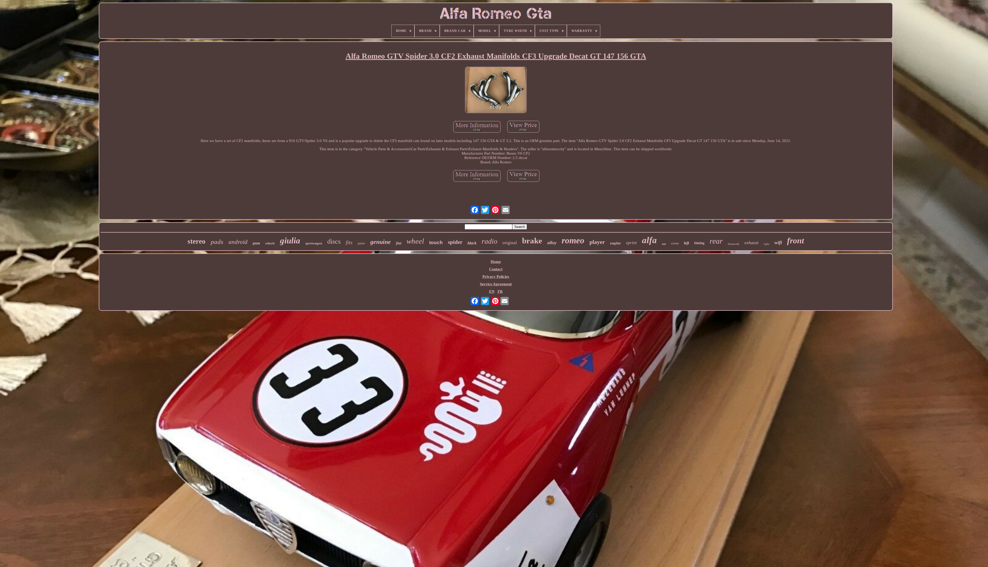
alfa (649, 240)
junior (361, 243)
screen (675, 243)
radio (489, 241)
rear (716, 241)
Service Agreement (496, 284)
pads (217, 241)
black (472, 243)
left (686, 243)
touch (436, 242)
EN (492, 291)
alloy (552, 242)
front (795, 240)
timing (699, 242)
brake (532, 240)
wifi (778, 242)
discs (334, 241)
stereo (197, 241)
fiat (398, 243)
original (509, 242)
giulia (290, 240)
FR (500, 291)
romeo (573, 240)
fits (349, 242)
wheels (270, 243)
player (597, 242)
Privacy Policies (495, 276)
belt (664, 244)
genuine (380, 241)
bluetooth (733, 243)
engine (615, 243)
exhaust (751, 242)
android (238, 242)
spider (455, 242)
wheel (415, 241)
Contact (495, 269)
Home (496, 262)
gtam (256, 243)
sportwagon (313, 243)
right (766, 243)
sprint (631, 242)
